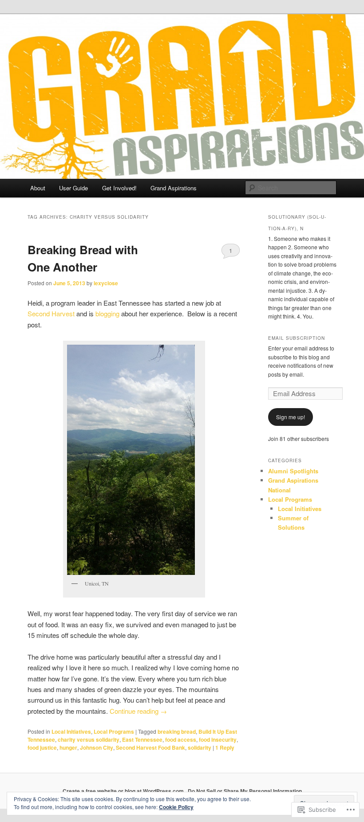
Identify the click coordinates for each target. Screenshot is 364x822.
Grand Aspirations (173, 188)
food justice (42, 747)
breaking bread (177, 731)
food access (180, 739)
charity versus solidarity (88, 739)
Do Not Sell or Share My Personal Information (245, 791)
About (37, 188)
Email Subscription (296, 338)
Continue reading (138, 711)
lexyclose (106, 283)
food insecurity (218, 739)
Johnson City (96, 747)
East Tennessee (142, 739)
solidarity (199, 747)
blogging (107, 313)
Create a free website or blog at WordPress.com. (124, 791)
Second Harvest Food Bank (150, 747)
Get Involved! (119, 188)
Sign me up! (290, 417)
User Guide (73, 188)
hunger (68, 747)
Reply (224, 747)
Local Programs (114, 731)
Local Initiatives (71, 731)
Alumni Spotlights (293, 471)
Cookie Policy (176, 807)
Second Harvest (51, 313)
